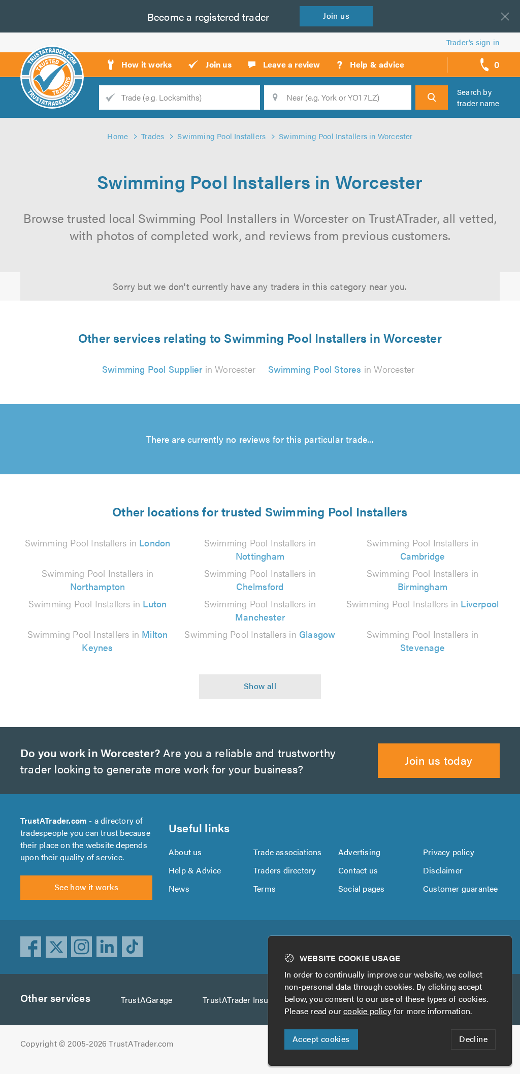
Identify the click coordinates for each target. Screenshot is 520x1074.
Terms (264, 888)
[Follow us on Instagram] (81, 947)
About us (185, 852)
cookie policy (367, 1011)
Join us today (438, 760)
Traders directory (284, 870)
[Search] (431, 97)
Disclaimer (443, 870)
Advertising (359, 852)
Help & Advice (195, 870)
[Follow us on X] (56, 947)
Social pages (361, 888)
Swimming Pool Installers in (98, 542)
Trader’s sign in (473, 42)
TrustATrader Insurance (245, 999)
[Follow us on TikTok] (132, 947)
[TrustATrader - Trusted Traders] (52, 61)
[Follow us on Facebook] (31, 947)
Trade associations (287, 852)
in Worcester (178, 369)
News (179, 888)
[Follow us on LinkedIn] (107, 947)
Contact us (358, 870)
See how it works (86, 887)
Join (336, 15)
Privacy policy (448, 852)
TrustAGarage (146, 999)
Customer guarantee (460, 888)
